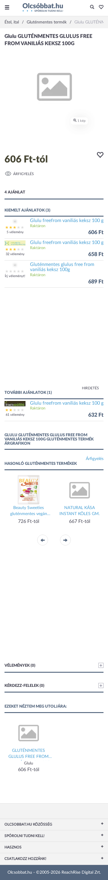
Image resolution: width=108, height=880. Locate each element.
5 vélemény (15, 232)
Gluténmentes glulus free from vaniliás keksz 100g (62, 267)
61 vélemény (15, 414)
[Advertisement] (54, 342)
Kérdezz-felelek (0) (24, 686)
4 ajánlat (14, 192)
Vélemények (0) (19, 666)
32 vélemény (15, 254)
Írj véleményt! (15, 276)
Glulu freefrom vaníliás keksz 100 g (67, 220)
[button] (99, 7)
